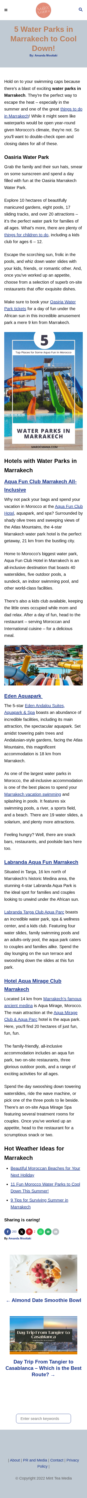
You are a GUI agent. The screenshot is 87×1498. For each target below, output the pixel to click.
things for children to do (26, 235)
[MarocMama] (43, 10)
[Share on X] (22, 1231)
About (15, 1460)
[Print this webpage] (56, 1231)
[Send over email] (48, 1231)
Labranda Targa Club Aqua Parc (34, 912)
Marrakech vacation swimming (32, 794)
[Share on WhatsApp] (41, 1231)
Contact (56, 1460)
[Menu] (6, 10)
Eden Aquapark (23, 696)
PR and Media (35, 1460)
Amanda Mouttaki (46, 55)
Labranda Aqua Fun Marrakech (41, 862)
